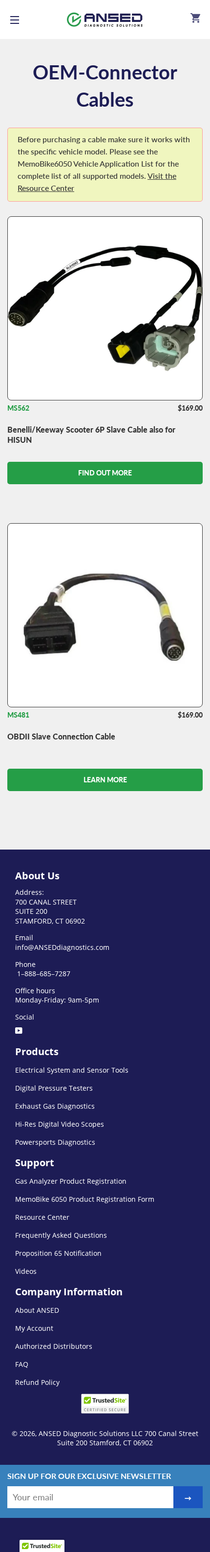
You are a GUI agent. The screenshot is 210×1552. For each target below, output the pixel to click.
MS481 (18, 715)
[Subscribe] (188, 1497)
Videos (26, 1271)
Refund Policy (37, 1382)
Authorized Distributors (53, 1346)
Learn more (105, 780)
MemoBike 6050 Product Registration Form (84, 1199)
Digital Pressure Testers (54, 1088)
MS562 (18, 408)
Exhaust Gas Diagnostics (55, 1106)
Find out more (105, 473)
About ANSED (37, 1310)
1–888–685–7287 (42, 973)
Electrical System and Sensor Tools (71, 1070)
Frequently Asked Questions (61, 1235)
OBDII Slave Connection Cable (61, 736)
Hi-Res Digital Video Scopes (59, 1124)
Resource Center (42, 1217)
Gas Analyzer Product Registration (70, 1181)
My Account (34, 1328)
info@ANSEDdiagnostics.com (62, 947)
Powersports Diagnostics (55, 1142)
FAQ (21, 1364)
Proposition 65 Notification (58, 1253)
